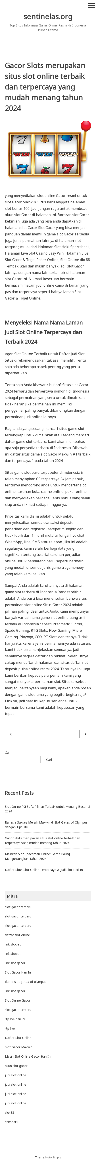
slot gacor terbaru (18, 907)
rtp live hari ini (15, 1019)
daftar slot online (17, 935)
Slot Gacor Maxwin (18, 1047)
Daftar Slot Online (18, 1038)
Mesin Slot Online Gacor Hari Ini (28, 1056)
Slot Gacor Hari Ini (18, 972)
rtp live (10, 1028)
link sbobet (13, 944)
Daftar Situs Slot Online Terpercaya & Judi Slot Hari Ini (44, 870)
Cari (7, 752)
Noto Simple (53, 1157)
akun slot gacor (16, 1066)
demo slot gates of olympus (25, 982)
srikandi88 (12, 1122)
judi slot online (15, 1075)
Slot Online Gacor (17, 1000)
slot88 (9, 1112)
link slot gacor (15, 963)
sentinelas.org (48, 16)
